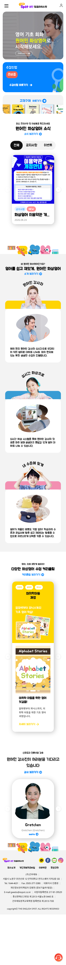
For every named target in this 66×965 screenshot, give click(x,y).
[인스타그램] (60, 860)
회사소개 (11, 868)
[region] (33, 35)
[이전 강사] (7, 808)
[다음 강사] (58, 808)
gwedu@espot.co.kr (21, 892)
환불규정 (55, 868)
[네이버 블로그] (54, 860)
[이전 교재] (7, 656)
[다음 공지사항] (58, 189)
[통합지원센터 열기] (58, 957)
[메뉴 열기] (6, 6)
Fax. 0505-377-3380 (30, 883)
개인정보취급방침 (27, 868)
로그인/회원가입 (61, 5)
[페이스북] (47, 860)
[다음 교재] (58, 656)
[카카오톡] (41, 860)
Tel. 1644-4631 (11, 883)
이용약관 (43, 868)
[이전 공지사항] (7, 189)
